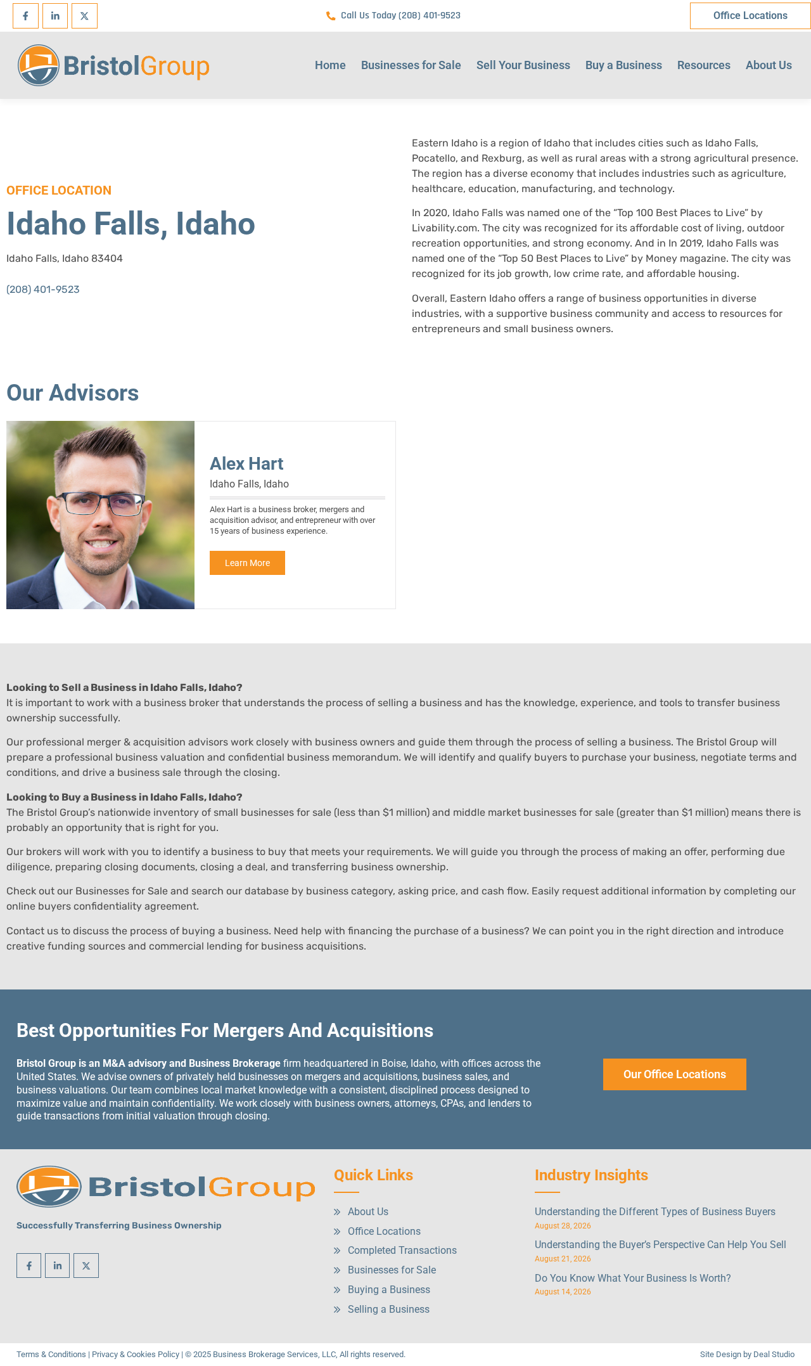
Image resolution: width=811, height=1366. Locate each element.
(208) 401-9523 (43, 289)
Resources (704, 65)
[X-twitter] (85, 16)
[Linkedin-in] (55, 16)
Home (330, 65)
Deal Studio (774, 1354)
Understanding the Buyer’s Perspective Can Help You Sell (660, 1245)
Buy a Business (623, 65)
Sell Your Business (523, 65)
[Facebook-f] (26, 16)
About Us (769, 65)
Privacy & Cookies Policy (135, 1354)
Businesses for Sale (411, 65)
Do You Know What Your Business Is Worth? (633, 1278)
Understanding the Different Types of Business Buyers (655, 1212)
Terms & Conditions (51, 1354)
